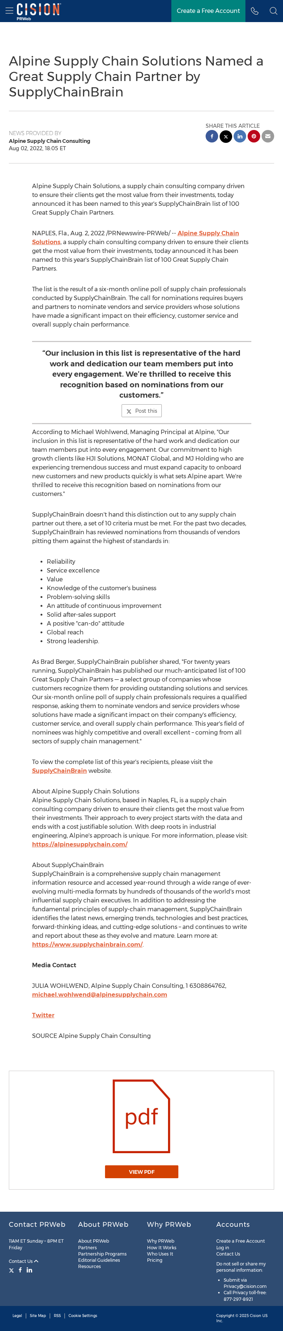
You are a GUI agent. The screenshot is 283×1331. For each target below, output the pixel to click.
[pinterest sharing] (254, 137)
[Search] (273, 11)
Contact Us (21, 1261)
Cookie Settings (83, 1315)
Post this (146, 411)
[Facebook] (20, 1270)
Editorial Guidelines (99, 1260)
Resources (89, 1266)
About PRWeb (93, 1241)
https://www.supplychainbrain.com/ (87, 944)
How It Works (162, 1247)
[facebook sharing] (212, 137)
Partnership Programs (102, 1254)
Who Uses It (160, 1254)
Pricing (155, 1260)
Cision (255, 1315)
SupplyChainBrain (59, 770)
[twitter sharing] (226, 137)
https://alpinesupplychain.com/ (79, 844)
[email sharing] (268, 137)
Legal (17, 1315)
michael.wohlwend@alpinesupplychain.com (99, 994)
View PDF (141, 1172)
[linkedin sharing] (240, 137)
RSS (57, 1315)
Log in (222, 1247)
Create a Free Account (208, 10)
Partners (87, 1247)
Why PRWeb (160, 1241)
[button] (141, 1116)
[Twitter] (12, 1270)
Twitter (43, 1015)
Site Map (38, 1315)
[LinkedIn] (29, 1270)
